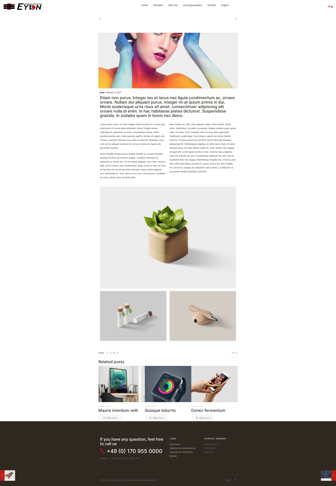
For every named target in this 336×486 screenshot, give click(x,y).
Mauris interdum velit (118, 410)
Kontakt (173, 456)
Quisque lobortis (160, 410)
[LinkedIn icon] (228, 480)
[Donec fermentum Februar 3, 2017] (7, 475)
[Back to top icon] (235, 479)
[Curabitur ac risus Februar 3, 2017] (328, 475)
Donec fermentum (208, 410)
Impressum (175, 444)
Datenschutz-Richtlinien (181, 452)
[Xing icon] (230, 480)
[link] (192, 11)
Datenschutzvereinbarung (182, 448)
